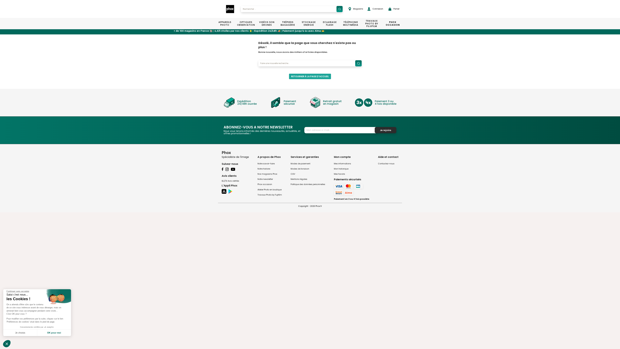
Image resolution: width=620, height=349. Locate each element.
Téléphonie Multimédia (350, 23)
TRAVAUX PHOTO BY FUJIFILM (371, 23)
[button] (7, 344)
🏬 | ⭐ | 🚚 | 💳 (207, 30)
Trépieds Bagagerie (288, 23)
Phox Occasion (393, 23)
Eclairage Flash (330, 23)
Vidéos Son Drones (266, 23)
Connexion (377, 8)
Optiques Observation (246, 23)
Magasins (358, 8)
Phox (226, 152)
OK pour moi (54, 332)
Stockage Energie (309, 23)
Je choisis (20, 332)
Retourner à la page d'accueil (310, 76)
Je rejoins (385, 130)
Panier (396, 8)
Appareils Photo (224, 23)
